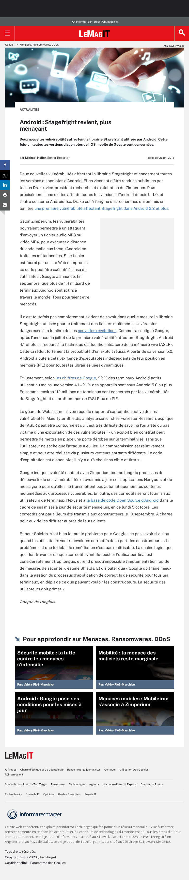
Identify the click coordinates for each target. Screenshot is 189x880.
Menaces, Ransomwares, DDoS (39, 44)
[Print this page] (5, 195)
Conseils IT (33, 794)
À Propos (10, 769)
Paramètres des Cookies (48, 863)
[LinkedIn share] (5, 185)
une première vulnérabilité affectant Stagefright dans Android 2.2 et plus (101, 208)
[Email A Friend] (5, 205)
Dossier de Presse (152, 784)
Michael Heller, (36, 157)
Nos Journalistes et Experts (120, 784)
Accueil (9, 44)
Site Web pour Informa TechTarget (26, 784)
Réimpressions (14, 774)
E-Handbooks (13, 794)
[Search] (181, 33)
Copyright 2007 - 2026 (21, 857)
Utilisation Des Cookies (134, 769)
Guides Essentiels (69, 794)
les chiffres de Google (76, 378)
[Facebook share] (5, 165)
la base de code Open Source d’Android (122, 500)
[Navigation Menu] (7, 33)
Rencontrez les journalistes (84, 769)
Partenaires (58, 784)
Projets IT (90, 794)
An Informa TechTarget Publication (93, 21)
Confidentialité (16, 863)
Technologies (77, 784)
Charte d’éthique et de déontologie (41, 769)
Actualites (29, 109)
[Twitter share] (5, 175)
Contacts (110, 769)
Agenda (94, 784)
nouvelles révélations (97, 330)
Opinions (48, 794)
